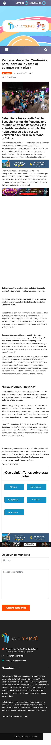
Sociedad (6, 73)
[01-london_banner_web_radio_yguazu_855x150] (25, 164)
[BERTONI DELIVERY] (25, 544)
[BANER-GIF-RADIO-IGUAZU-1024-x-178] (25, 192)
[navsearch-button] (45, 50)
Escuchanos (35, 2)
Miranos (20, 2)
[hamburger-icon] (6, 50)
